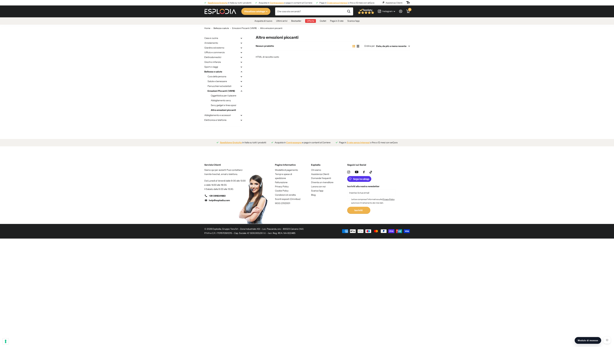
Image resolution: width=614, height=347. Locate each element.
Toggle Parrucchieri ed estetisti (241, 86)
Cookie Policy (281, 190)
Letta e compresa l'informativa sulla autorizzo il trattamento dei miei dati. (373, 201)
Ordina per (369, 45)
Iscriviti (358, 210)
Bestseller (296, 20)
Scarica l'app (353, 20)
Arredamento (211, 42)
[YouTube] (356, 172)
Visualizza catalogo (255, 11)
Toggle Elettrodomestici (241, 57)
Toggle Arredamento (241, 43)
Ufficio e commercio (214, 52)
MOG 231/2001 (282, 203)
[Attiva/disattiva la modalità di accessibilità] (408, 3)
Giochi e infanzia (212, 62)
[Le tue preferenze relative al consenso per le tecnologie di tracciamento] (6, 341)
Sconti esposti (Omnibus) (288, 199)
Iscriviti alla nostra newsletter (363, 186)
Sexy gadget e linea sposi (223, 105)
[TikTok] (371, 172)
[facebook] (364, 172)
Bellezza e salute (213, 71)
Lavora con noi (318, 186)
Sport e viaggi (211, 66)
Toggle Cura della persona (241, 76)
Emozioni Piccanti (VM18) (221, 90)
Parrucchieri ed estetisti (219, 86)
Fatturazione (281, 182)
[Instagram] (348, 172)
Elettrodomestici (212, 57)
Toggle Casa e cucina (241, 38)
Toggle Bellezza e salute (241, 72)
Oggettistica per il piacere (223, 95)
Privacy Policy (282, 186)
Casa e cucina (211, 38)
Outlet (323, 20)
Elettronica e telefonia (215, 120)
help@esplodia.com (219, 200)
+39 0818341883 (217, 195)
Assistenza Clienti (320, 174)
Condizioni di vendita (285, 194)
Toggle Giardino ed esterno (241, 48)
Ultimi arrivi (281, 20)
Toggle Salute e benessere (241, 81)
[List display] (358, 46)
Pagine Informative (285, 164)
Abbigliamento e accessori (217, 115)
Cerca (348, 11)
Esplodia (315, 164)
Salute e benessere (217, 81)
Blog (313, 194)
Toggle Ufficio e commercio (241, 52)
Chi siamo (316, 170)
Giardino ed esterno (214, 47)
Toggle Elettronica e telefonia (241, 120)
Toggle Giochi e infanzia (241, 62)
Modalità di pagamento (286, 170)
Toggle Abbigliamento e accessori (241, 115)
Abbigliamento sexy (221, 100)
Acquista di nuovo (263, 20)
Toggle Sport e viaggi (241, 67)
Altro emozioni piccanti (223, 110)
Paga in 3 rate (337, 20)
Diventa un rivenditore (322, 182)
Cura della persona (217, 76)
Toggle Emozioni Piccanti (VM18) (241, 91)
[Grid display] (354, 46)
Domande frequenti (321, 178)
